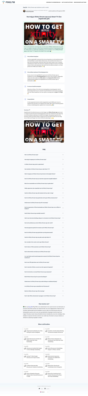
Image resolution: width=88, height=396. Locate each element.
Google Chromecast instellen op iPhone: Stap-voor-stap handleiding (34, 340)
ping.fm (10, 2)
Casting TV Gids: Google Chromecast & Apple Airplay (33, 357)
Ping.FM (30, 306)
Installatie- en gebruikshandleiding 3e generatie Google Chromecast (56, 331)
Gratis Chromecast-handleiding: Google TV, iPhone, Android (55, 349)
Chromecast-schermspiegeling (53, 2)
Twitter (41, 388)
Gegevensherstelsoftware (80, 2)
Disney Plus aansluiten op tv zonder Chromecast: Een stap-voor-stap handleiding (55, 375)
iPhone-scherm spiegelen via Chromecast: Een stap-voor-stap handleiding (55, 340)
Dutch (43, 392)
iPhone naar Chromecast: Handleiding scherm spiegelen (55, 366)
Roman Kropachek (30, 11)
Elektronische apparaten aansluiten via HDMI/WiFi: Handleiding (54, 358)
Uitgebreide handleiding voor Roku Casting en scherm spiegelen (35, 331)
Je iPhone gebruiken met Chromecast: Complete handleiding (35, 366)
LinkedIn (47, 388)
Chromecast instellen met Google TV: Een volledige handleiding (34, 349)
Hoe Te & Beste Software (67, 2)
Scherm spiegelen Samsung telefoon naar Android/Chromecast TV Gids (35, 375)
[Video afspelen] (44, 33)
